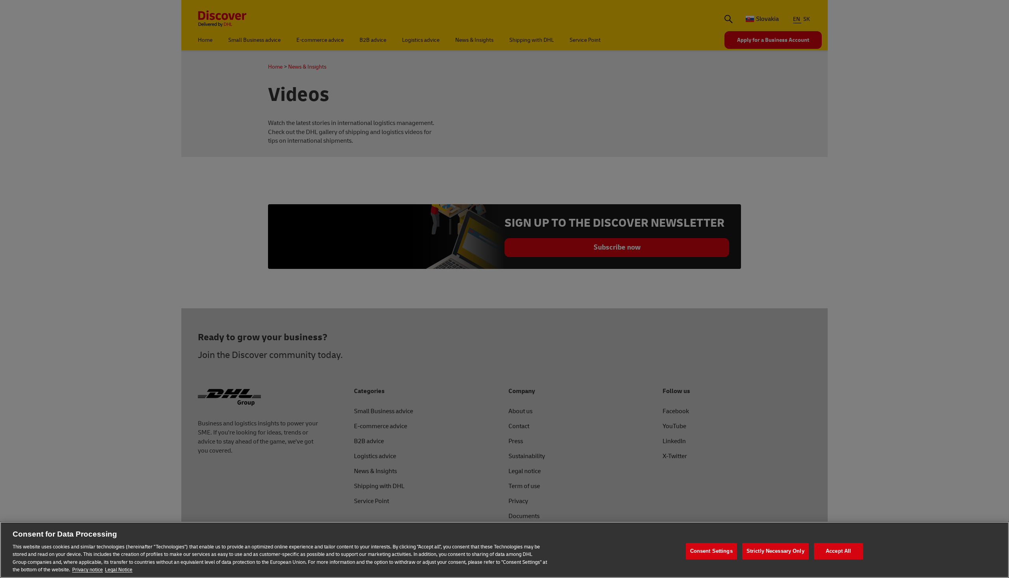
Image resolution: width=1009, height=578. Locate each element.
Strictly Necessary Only (775, 551)
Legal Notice (118, 570)
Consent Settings (711, 551)
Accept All (838, 551)
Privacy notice (87, 570)
